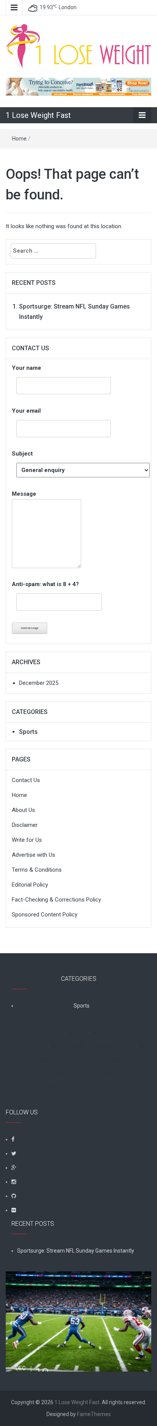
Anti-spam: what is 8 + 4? (45, 584)
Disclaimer (25, 825)
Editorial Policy (30, 884)
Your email (26, 410)
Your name (26, 367)
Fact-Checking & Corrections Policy (56, 899)
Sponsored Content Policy (44, 914)
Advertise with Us (33, 854)
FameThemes (94, 1414)
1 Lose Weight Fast (38, 115)
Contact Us (26, 780)
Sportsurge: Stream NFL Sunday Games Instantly (75, 1251)
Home (19, 139)
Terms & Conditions (37, 869)
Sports (28, 731)
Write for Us (27, 839)
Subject (22, 453)
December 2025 (38, 683)
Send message (29, 628)
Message (24, 493)
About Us (23, 810)
